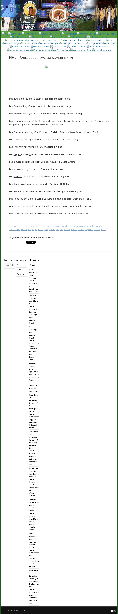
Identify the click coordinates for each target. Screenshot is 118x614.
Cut (29, 229)
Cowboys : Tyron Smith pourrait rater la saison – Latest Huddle (34, 508)
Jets (57, 229)
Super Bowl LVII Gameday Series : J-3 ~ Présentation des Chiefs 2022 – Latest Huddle (34, 442)
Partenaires (21, 274)
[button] (113, 611)
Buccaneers (80, 226)
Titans (103, 229)
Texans (97, 229)
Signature (89, 229)
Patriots (67, 229)
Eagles (34, 229)
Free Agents (43, 229)
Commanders (14, 229)
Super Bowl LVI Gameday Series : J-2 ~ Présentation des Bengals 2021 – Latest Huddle (34, 581)
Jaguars (52, 229)
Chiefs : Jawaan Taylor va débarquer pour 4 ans (33, 385)
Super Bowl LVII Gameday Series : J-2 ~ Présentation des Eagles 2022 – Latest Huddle (34, 406)
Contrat (24, 229)
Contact (20, 265)
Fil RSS (19, 269)
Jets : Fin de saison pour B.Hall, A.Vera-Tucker (34, 490)
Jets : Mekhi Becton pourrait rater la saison (33, 524)
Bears (58, 226)
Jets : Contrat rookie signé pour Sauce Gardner (34, 561)
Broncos (71, 226)
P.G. (14, 226)
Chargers (98, 226)
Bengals (64, 226)
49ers (48, 226)
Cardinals (90, 226)
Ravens (81, 229)
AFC (53, 226)
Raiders (74, 229)
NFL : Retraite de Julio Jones (33, 289)
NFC (61, 229)
